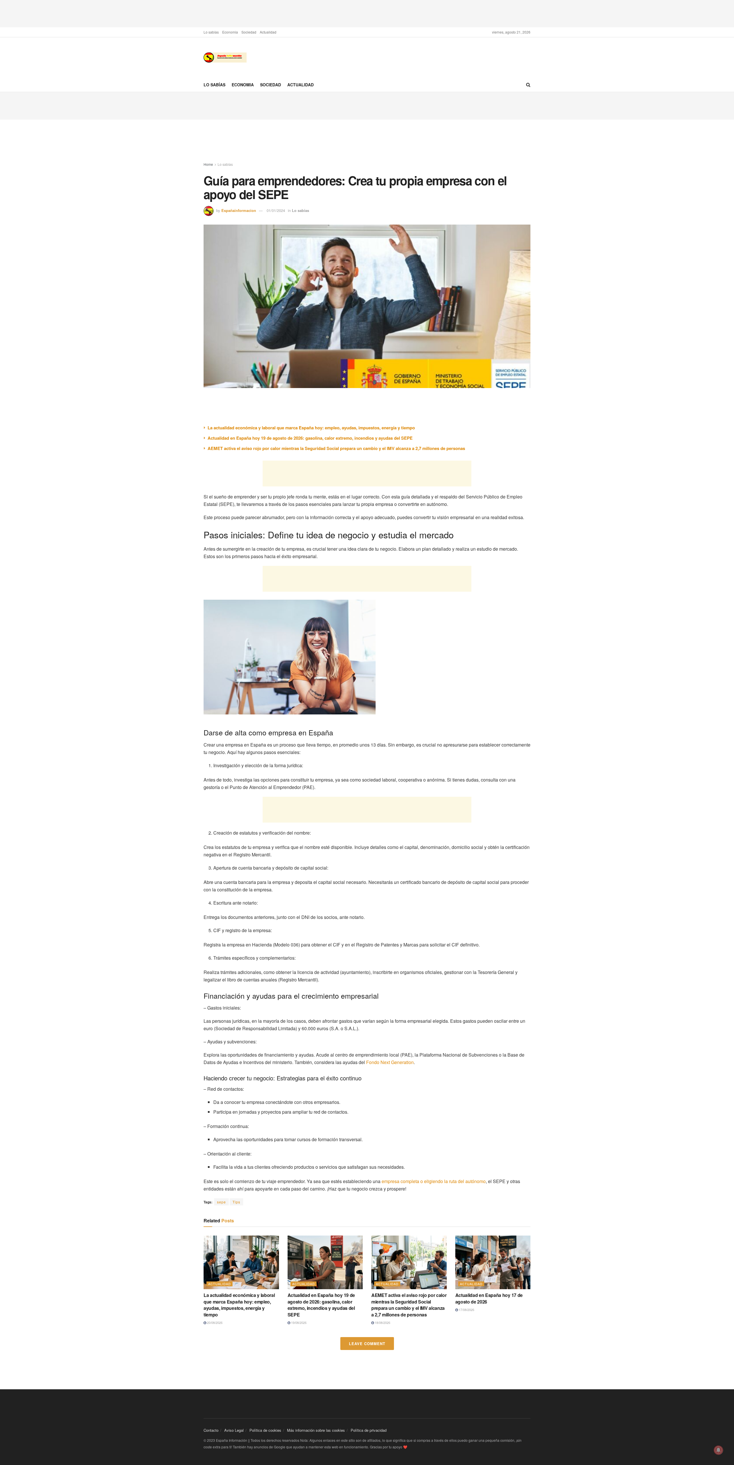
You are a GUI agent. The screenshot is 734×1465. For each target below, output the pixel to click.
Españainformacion (238, 210)
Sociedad (248, 32)
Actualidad (268, 32)
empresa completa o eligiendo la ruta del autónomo (434, 1181)
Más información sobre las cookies (316, 1430)
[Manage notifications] (718, 1450)
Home (208, 164)
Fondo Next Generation (390, 1062)
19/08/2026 (298, 1322)
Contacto (211, 1430)
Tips (236, 1201)
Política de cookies (265, 1430)
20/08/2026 (214, 1322)
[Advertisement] (367, 13)
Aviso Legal (234, 1430)
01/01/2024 (276, 210)
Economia (230, 32)
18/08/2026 (382, 1322)
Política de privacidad (368, 1430)
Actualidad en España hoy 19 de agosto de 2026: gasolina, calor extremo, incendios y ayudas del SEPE (310, 438)
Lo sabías (211, 32)
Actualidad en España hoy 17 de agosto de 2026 (489, 1298)
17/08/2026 (466, 1309)
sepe (221, 1201)
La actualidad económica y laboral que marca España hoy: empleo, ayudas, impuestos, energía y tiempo (311, 427)
